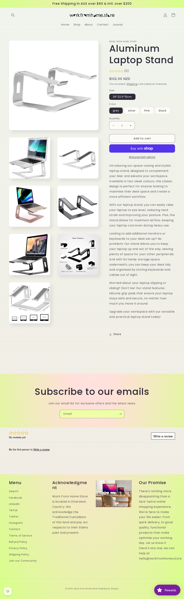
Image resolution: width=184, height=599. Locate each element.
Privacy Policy (18, 548)
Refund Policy (18, 542)
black (162, 110)
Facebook (15, 498)
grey (116, 110)
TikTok (13, 510)
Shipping (131, 83)
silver (131, 110)
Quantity (114, 118)
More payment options (142, 157)
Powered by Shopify (108, 588)
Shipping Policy (19, 554)
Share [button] (117, 334)
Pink (147, 110)
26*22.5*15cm (122, 97)
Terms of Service (20, 535)
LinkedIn (14, 504)
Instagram (16, 523)
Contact (14, 529)
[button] (13, 15)
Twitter (14, 516)
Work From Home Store (86, 588)
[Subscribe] (120, 414)
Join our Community (23, 561)
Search (14, 491)
